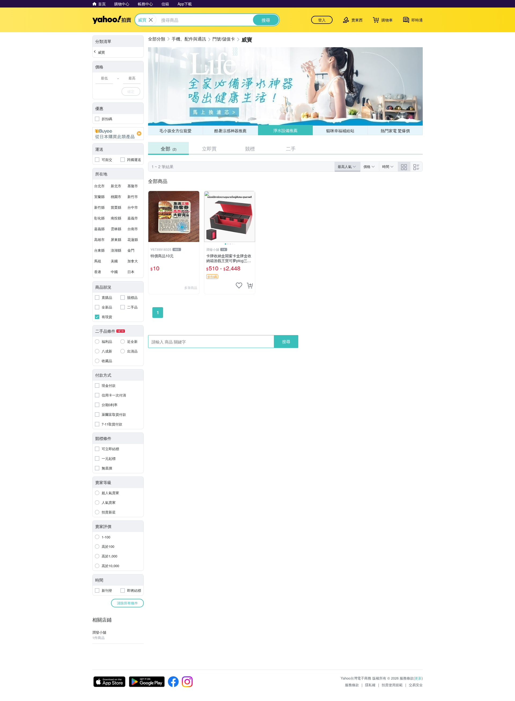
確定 (130, 91)
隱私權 (370, 684)
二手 (291, 148)
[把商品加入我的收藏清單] (239, 285)
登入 (322, 20)
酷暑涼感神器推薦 (230, 130)
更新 (418, 678)
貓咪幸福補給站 (340, 130)
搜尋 (286, 341)
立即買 (209, 148)
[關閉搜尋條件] (151, 20)
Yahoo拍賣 (111, 19)
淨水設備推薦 (285, 130)
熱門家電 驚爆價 (395, 130)
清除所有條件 (127, 602)
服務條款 (352, 684)
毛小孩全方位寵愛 (175, 130)
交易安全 (416, 684)
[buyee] (118, 133)
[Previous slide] (207, 216)
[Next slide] (251, 216)
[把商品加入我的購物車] (250, 285)
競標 (250, 148)
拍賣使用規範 (392, 684)
